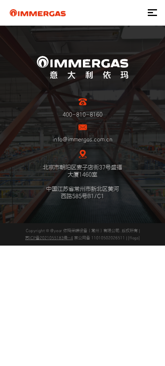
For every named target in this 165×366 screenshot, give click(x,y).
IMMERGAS (37, 12)
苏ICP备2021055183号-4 (49, 238)
